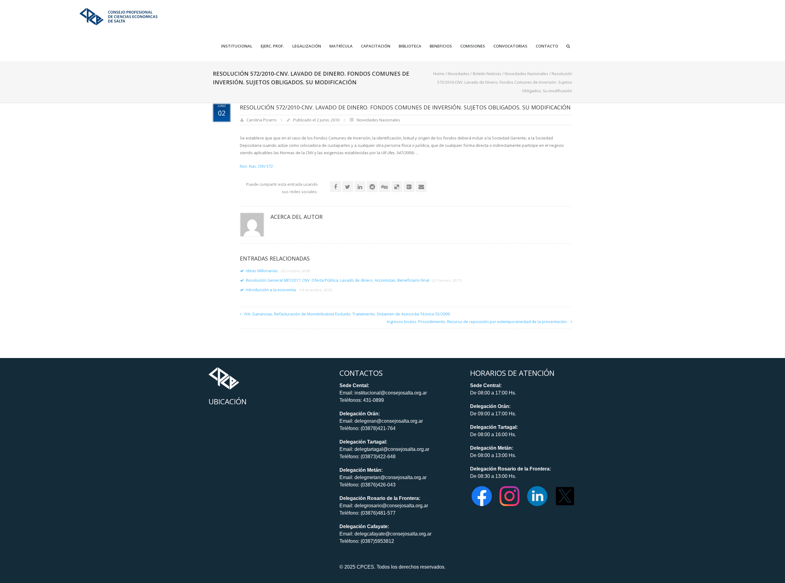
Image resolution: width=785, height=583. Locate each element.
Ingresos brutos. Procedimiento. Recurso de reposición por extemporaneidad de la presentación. (477, 321)
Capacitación (375, 46)
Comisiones (472, 46)
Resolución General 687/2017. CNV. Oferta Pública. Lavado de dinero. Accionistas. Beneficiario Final (353, 280)
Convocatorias (510, 46)
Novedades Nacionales (526, 73)
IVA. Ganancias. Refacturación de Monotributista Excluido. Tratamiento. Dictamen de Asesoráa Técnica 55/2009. (347, 314)
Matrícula (341, 46)
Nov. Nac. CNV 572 (256, 166)
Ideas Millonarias (278, 270)
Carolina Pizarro (262, 120)
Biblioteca (410, 46)
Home (438, 73)
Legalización (306, 46)
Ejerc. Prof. (272, 46)
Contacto (547, 46)
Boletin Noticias (487, 73)
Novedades (458, 73)
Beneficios (441, 46)
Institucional (236, 46)
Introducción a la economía (289, 289)
